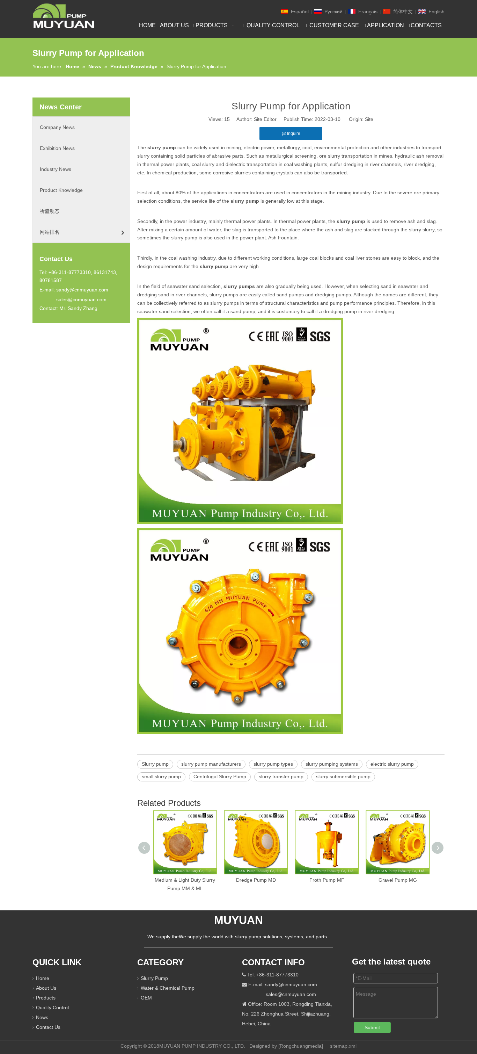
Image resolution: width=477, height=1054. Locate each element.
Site (369, 119)
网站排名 (49, 232)
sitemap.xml (343, 1046)
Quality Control (52, 1007)
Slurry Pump (154, 978)
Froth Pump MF (326, 880)
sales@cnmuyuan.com (81, 299)
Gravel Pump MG (398, 880)
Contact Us (48, 1027)
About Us (46, 988)
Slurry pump (155, 764)
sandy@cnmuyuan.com (82, 290)
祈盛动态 (49, 211)
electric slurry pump (392, 764)
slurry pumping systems (332, 764)
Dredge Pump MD (256, 880)
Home (42, 978)
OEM (146, 998)
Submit (372, 1027)
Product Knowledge (61, 190)
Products (46, 998)
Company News (57, 127)
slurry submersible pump (343, 776)
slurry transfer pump (281, 776)
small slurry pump (161, 776)
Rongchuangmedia (301, 1046)
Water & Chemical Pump (168, 988)
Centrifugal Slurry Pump (219, 776)
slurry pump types (273, 764)
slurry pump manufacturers (211, 764)
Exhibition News (57, 148)
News (42, 1017)
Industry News (55, 169)
